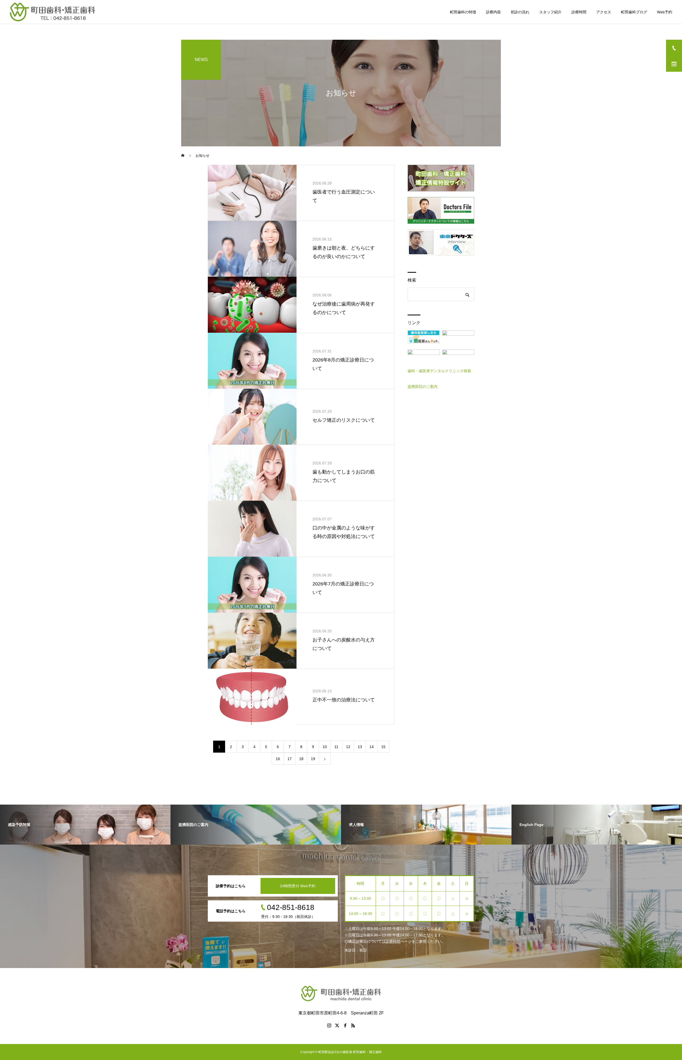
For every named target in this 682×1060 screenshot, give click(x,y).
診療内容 (493, 12)
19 (313, 759)
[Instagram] (329, 1025)
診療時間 (578, 12)
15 (383, 747)
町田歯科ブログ (634, 12)
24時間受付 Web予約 (297, 886)
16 (278, 759)
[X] (337, 1025)
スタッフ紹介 (550, 12)
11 (336, 747)
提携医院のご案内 (422, 386)
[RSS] (353, 1025)
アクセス (603, 12)
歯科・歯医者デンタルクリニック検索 (439, 371)
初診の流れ (520, 12)
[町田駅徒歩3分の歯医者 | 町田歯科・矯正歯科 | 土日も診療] (52, 12)
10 (325, 747)
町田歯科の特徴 (463, 12)
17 (289, 759)
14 (372, 747)
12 (348, 747)
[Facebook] (345, 1025)
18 (301, 759)
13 (360, 747)
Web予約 (664, 12)
